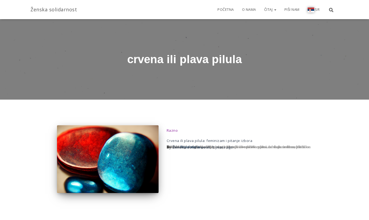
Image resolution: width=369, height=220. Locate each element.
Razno (172, 130)
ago (222, 147)
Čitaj (269, 9)
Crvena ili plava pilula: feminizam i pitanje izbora (210, 140)
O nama (249, 9)
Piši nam (292, 9)
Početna (225, 9)
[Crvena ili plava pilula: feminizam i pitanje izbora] (108, 159)
